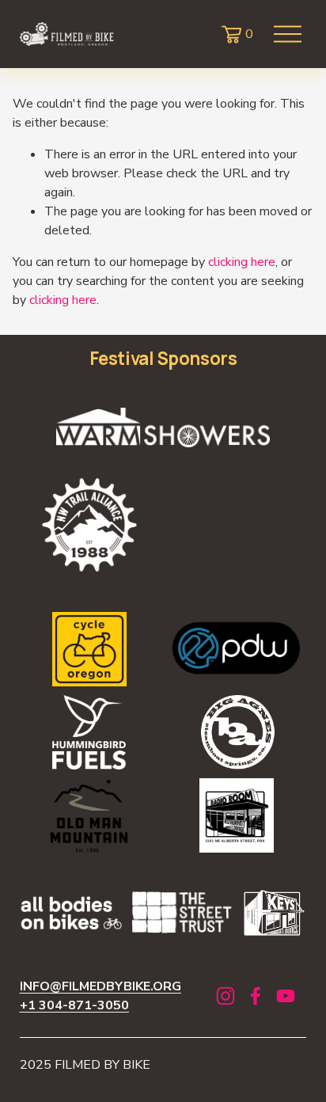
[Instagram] (225, 995)
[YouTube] (285, 995)
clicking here (241, 262)
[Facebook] (255, 995)
